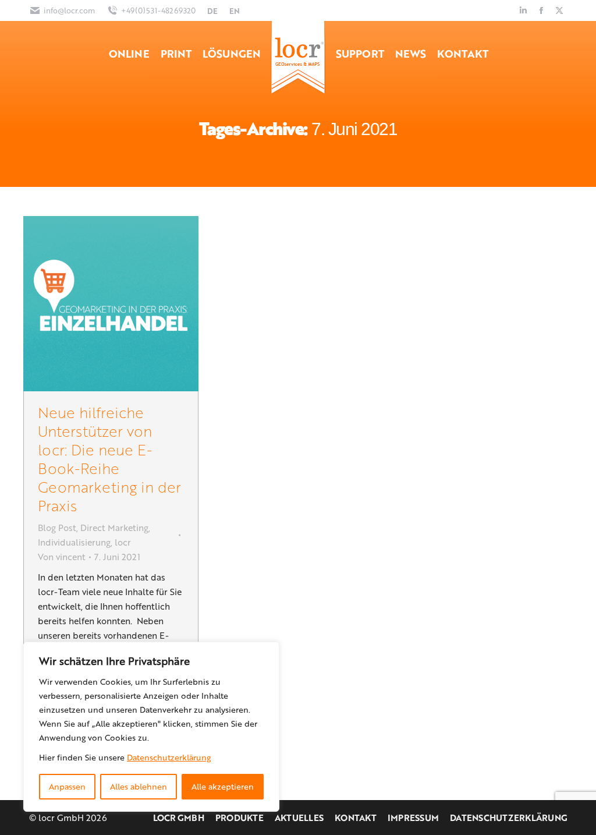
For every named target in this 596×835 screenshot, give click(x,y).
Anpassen (67, 786)
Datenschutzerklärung (169, 757)
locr (123, 542)
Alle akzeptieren (222, 786)
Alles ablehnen (138, 786)
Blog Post (57, 527)
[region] (151, 727)
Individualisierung (74, 542)
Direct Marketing (114, 527)
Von (62, 556)
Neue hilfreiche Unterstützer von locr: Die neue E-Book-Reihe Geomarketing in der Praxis (109, 458)
